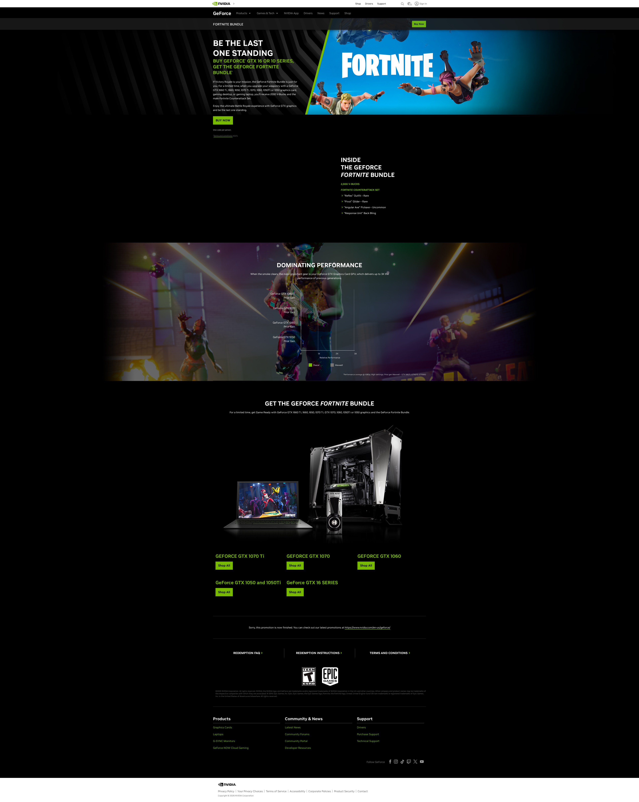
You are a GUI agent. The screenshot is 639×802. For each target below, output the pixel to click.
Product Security (344, 791)
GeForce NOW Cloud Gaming (231, 747)
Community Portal (296, 741)
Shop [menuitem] (358, 3)
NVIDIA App (291, 13)
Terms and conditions (223, 136)
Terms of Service (276, 791)
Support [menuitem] (381, 3)
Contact (363, 791)
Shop (347, 13)
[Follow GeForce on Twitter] (415, 762)
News (321, 13)
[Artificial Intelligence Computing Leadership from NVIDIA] (221, 3)
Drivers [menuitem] (369, 3)
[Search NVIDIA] (403, 3)
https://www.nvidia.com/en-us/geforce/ (367, 627)
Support (334, 13)
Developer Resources (298, 747)
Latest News (293, 727)
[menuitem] (242, 3)
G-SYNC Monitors (224, 741)
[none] (403, 2)
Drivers (308, 13)
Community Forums (297, 734)
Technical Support (368, 741)
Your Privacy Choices (250, 791)
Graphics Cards (222, 727)
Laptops (218, 734)
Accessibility (297, 791)
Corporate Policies (319, 791)
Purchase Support (368, 734)
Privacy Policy (226, 791)
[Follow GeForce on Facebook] (390, 762)
